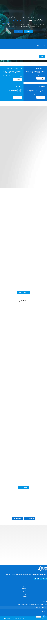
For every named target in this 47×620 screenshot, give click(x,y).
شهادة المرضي (24, 596)
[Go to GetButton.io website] (44, 618)
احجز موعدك (8, 618)
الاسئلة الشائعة (24, 591)
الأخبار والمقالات (24, 590)
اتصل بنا (24, 594)
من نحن (24, 586)
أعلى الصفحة (3, 618)
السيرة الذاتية (24, 588)
